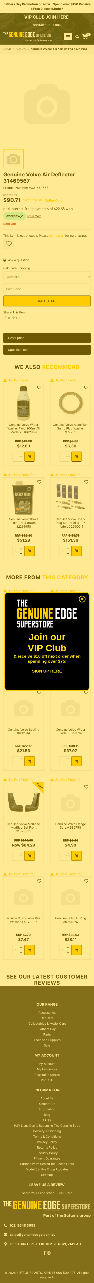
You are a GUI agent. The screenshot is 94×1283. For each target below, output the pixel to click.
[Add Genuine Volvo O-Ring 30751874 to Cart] (76, 950)
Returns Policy (47, 1147)
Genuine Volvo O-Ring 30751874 (70, 920)
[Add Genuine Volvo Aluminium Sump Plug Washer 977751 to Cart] (76, 457)
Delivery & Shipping (47, 1131)
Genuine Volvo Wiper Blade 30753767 (70, 731)
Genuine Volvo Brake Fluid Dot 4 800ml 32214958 (23, 522)
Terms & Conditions (47, 1136)
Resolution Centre (47, 1074)
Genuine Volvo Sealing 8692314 (23, 731)
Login (57, 25)
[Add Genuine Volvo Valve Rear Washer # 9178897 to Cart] (29, 950)
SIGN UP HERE (47, 671)
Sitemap (47, 1175)
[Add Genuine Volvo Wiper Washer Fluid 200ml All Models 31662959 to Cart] (29, 457)
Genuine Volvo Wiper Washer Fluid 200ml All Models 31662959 (23, 428)
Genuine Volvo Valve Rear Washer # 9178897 (23, 920)
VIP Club (47, 1080)
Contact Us (47, 1104)
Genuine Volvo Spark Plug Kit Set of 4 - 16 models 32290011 (70, 522)
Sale (47, 1045)
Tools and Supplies (47, 1040)
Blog (47, 1114)
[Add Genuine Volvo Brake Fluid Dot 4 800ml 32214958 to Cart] (29, 551)
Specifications (18, 349)
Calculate (47, 301)
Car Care (47, 1018)
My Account (47, 1064)
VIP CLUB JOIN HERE (47, 17)
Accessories (47, 1012)
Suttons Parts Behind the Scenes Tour (47, 1164)
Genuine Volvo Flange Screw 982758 (70, 825)
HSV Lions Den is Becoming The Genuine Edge (47, 1125)
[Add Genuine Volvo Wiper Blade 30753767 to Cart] (76, 761)
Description (16, 338)
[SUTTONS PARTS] (27, 36)
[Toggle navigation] (68, 36)
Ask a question (18, 260)
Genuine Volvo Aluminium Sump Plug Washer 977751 (70, 428)
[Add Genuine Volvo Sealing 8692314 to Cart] (29, 761)
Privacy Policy (47, 1142)
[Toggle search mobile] (76, 37)
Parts (47, 1034)
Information (47, 1109)
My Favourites (47, 1069)
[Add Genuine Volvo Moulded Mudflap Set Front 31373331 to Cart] (29, 856)
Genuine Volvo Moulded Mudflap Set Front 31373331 (23, 827)
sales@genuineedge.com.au (32, 1235)
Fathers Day (47, 1029)
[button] (8, 243)
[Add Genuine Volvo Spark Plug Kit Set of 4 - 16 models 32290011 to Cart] (76, 551)
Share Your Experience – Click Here (47, 1193)
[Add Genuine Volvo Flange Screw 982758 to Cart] (76, 856)
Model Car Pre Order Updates (47, 1169)
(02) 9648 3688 (22, 1225)
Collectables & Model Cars (47, 1023)
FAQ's (47, 1120)
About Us (47, 1098)
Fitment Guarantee (47, 1158)
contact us (41, 25)
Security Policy (47, 1153)
